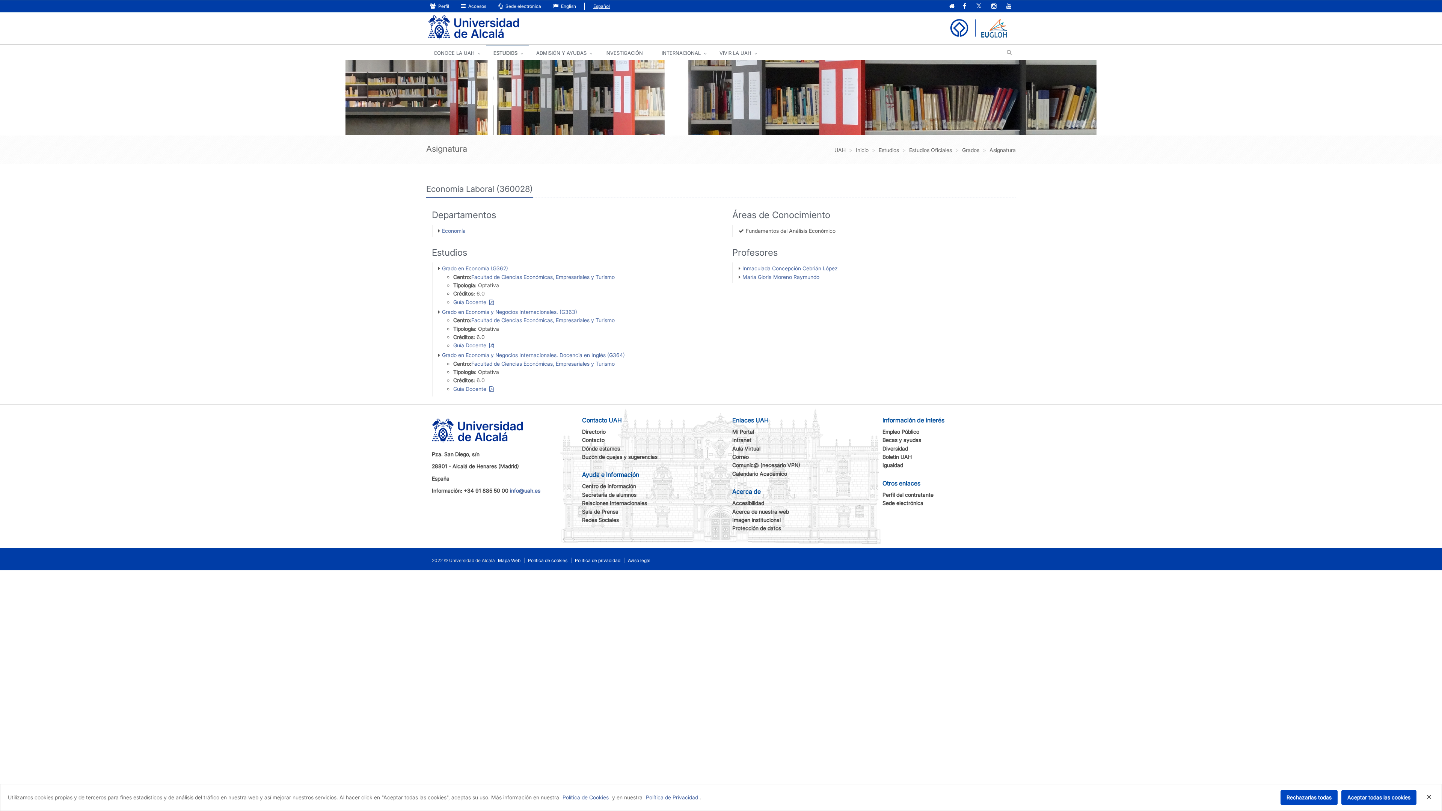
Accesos (476, 6)
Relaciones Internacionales (614, 503)
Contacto (593, 440)
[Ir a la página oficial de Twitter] (979, 6)
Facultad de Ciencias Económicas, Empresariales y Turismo (543, 277)
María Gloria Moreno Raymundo (780, 277)
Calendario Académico (759, 473)
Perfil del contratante (908, 494)
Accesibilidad (748, 503)
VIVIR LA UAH (735, 53)
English (568, 6)
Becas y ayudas (901, 440)
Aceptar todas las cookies (1378, 797)
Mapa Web (509, 560)
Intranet (741, 440)
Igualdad (892, 465)
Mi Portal (743, 431)
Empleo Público (900, 431)
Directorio (594, 431)
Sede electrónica (522, 6)
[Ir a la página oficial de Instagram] (994, 6)
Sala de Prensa (600, 511)
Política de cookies (547, 560)
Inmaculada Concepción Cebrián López (790, 268)
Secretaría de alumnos (609, 494)
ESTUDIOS (505, 53)
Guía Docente (471, 302)
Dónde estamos (601, 448)
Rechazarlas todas (1309, 797)
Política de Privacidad (672, 797)
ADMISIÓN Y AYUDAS (561, 53)
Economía (454, 231)
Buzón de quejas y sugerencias (620, 457)
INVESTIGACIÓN (624, 53)
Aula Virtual (746, 448)
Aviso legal (639, 560)
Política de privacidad (597, 560)
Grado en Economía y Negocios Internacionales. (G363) (509, 312)
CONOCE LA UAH (454, 53)
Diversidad (895, 448)
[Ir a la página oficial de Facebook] (964, 6)
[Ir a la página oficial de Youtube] (1009, 6)
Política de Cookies (586, 797)
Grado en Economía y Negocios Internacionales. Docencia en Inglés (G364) (533, 355)
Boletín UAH (897, 457)
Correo (740, 457)
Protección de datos (756, 528)
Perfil (443, 6)
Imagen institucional (756, 520)
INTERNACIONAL (681, 53)
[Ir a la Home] (473, 27)
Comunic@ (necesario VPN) (766, 465)
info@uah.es (525, 490)
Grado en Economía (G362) (475, 268)
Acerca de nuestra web (760, 511)
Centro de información (609, 486)
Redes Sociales (600, 520)
